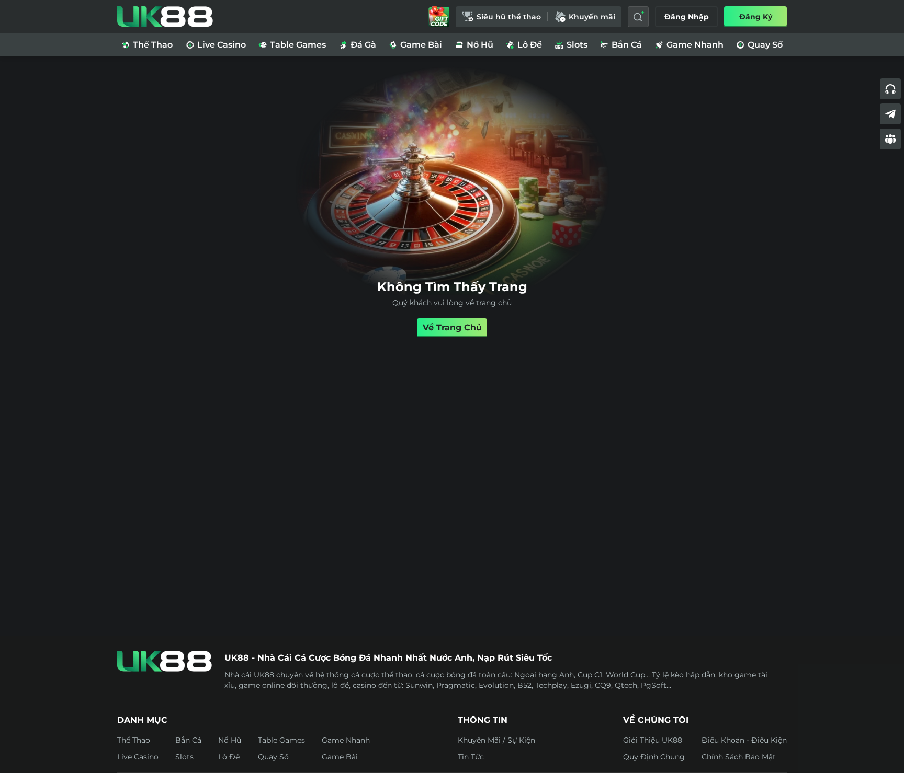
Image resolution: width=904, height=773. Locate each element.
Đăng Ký (755, 16)
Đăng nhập (686, 16)
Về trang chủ (452, 327)
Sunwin (419, 685)
